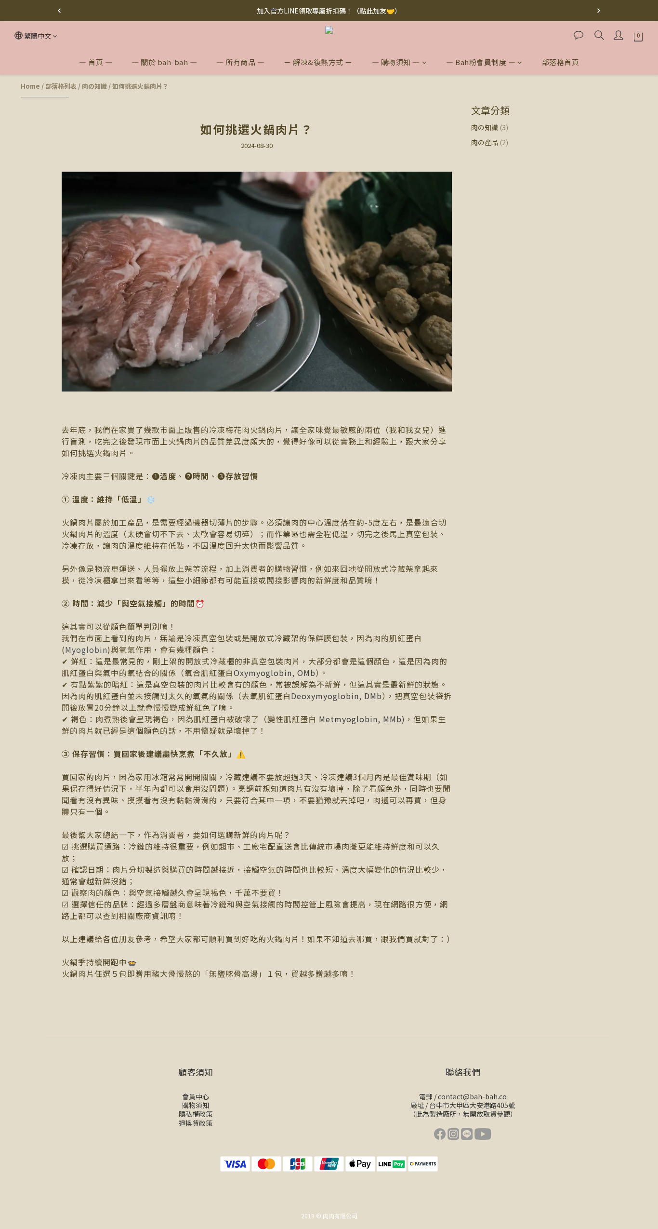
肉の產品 (489, 142)
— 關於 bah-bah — (164, 62)
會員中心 (195, 1096)
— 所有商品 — (240, 62)
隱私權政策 (195, 1114)
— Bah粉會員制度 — (480, 62)
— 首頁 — (95, 62)
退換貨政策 (195, 1123)
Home (30, 86)
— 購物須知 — (396, 62)
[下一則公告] (598, 10)
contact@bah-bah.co (472, 1096)
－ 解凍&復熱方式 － (318, 62)
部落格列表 (61, 86)
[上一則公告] (59, 10)
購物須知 (195, 1105)
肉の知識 (94, 86)
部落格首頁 (560, 62)
